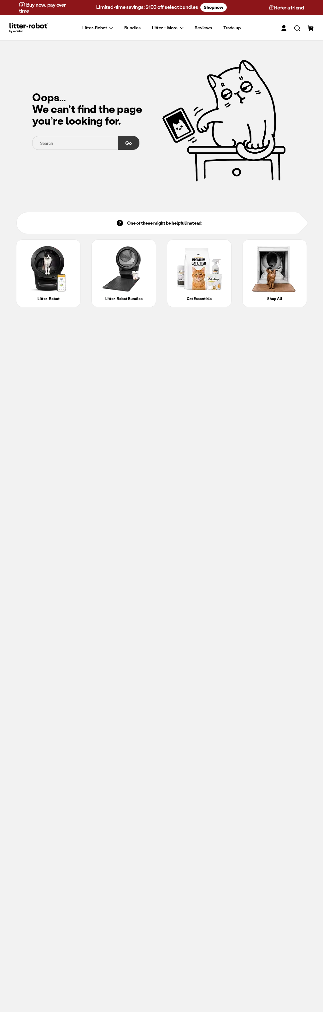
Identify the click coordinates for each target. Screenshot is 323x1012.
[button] (293, 28)
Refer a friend (288, 7)
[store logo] (28, 27)
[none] (161, 27)
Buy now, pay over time (42, 7)
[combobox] (75, 143)
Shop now (213, 7)
